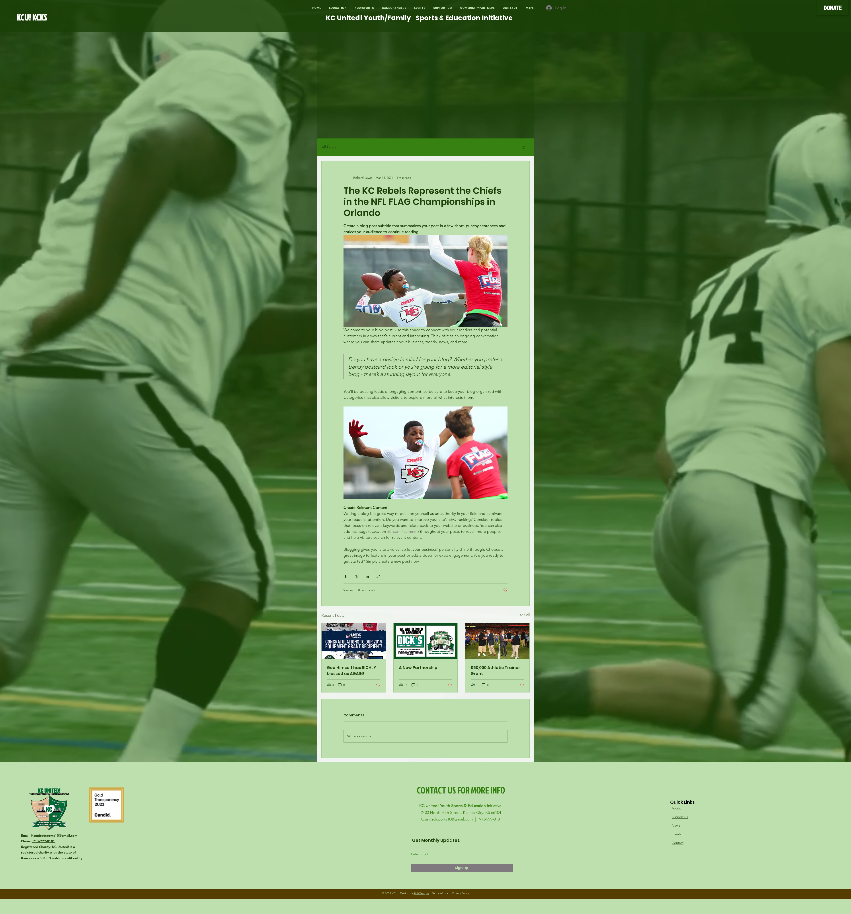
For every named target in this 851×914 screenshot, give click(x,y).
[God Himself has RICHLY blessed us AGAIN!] (354, 641)
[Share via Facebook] (346, 576)
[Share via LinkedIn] (367, 576)
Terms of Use (440, 893)
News (676, 825)
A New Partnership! (419, 667)
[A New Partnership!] (426, 641)
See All (525, 615)
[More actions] (504, 177)
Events (676, 834)
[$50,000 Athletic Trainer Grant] (497, 641)
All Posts (328, 147)
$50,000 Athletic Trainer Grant (495, 670)
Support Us (680, 817)
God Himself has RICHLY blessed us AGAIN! (351, 670)
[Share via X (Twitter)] (356, 576)
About (676, 808)
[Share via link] (378, 576)
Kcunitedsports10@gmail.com (54, 835)
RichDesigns (421, 893)
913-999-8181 (43, 841)
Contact (677, 843)
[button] (338, 8)
